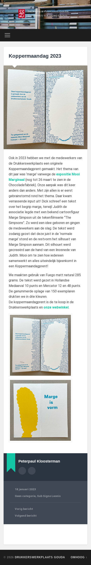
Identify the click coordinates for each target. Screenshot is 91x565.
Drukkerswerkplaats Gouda (40, 557)
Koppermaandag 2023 (35, 56)
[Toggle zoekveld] (84, 35)
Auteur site (32, 471)
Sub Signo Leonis (49, 496)
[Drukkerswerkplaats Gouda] (45, 14)
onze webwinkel (56, 307)
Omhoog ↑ (79, 557)
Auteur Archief (22, 471)
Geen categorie (25, 496)
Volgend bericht (26, 515)
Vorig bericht (24, 508)
